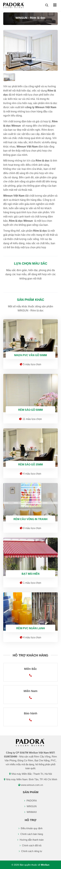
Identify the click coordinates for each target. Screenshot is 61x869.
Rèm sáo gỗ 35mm (30, 464)
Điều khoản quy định (31, 828)
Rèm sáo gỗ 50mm (30, 409)
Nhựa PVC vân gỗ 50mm (30, 355)
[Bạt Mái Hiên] (30, 556)
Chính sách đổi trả (31, 845)
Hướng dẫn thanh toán (31, 839)
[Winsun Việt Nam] (13, 5)
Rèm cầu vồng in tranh (30, 519)
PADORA (31, 800)
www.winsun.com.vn (32, 785)
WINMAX (31, 812)
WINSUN (31, 806)
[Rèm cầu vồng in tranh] (30, 501)
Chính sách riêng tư (31, 851)
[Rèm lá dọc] (30, 50)
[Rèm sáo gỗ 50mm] (30, 392)
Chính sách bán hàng (31, 834)
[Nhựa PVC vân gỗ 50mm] (30, 337)
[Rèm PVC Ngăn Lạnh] (30, 610)
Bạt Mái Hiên (31, 573)
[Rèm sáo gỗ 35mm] (30, 446)
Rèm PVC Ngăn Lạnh (30, 628)
